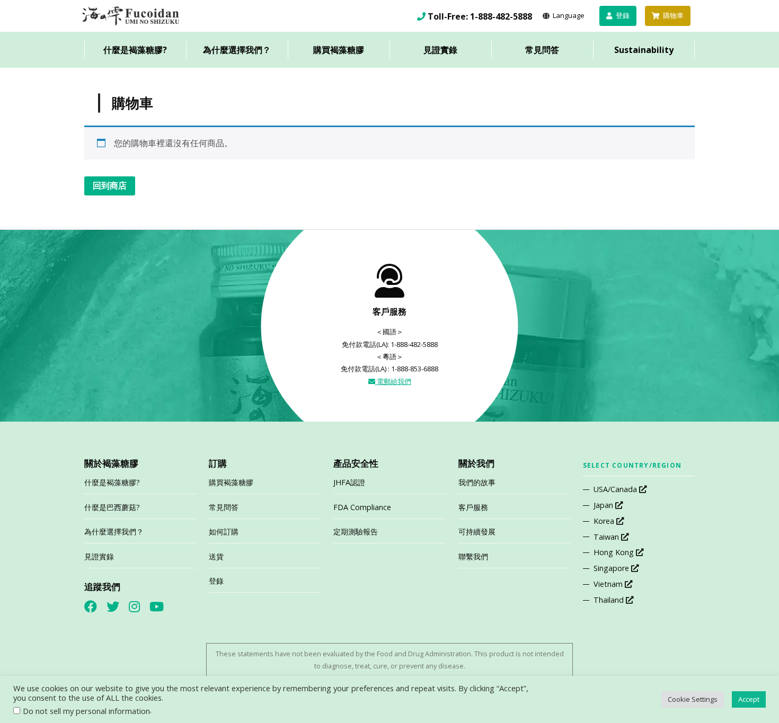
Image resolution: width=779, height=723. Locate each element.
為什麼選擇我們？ (237, 50)
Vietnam (609, 584)
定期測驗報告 (355, 531)
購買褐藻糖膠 (338, 50)
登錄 (216, 581)
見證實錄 (440, 50)
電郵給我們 (393, 381)
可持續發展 (476, 531)
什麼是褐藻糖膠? (135, 50)
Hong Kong (615, 552)
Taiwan (607, 537)
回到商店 (110, 185)
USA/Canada (616, 489)
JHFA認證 (349, 482)
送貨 (216, 556)
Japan (604, 505)
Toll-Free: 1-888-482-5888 (480, 16)
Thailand (610, 600)
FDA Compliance (362, 507)
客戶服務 (473, 507)
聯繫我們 (473, 556)
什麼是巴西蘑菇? (112, 507)
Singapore (612, 568)
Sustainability (644, 50)
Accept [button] (748, 699)
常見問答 (542, 50)
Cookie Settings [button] (693, 699)
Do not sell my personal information (86, 711)
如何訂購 (223, 531)
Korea (605, 521)
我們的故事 (476, 482)
